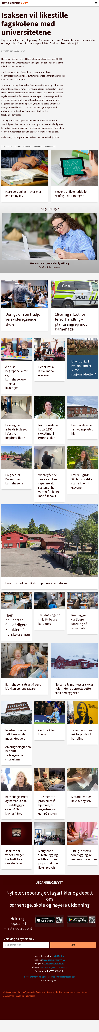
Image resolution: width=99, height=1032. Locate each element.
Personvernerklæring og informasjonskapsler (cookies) (49, 976)
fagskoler (7, 147)
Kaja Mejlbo (58, 956)
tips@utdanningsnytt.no (53, 959)
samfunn (38, 147)
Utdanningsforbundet (53, 963)
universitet (50, 147)
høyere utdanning (23, 147)
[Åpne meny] (96, 3)
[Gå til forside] (15, 3)
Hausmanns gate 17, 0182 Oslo (53, 967)
